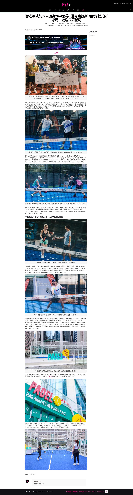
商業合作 (128, 3)
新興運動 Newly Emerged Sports (76, 23)
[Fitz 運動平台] (66, 4)
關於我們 (75, 492)
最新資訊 (52, 23)
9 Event (94, 492)
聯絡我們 (116, 3)
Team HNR (88, 492)
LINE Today (100, 492)
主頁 (46, 23)
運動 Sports (61, 23)
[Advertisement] (98, 59)
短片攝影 (122, 3)
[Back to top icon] (106, 491)
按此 (50, 377)
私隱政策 (81, 492)
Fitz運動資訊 (30, 30)
